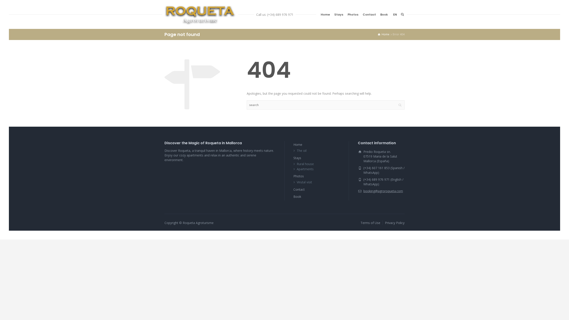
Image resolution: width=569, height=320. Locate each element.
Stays (338, 14)
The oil (302, 150)
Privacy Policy (395, 223)
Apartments (305, 169)
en (395, 14)
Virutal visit (304, 182)
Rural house (305, 164)
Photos (353, 14)
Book (384, 14)
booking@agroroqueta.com (383, 191)
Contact (369, 14)
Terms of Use (370, 223)
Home (325, 14)
